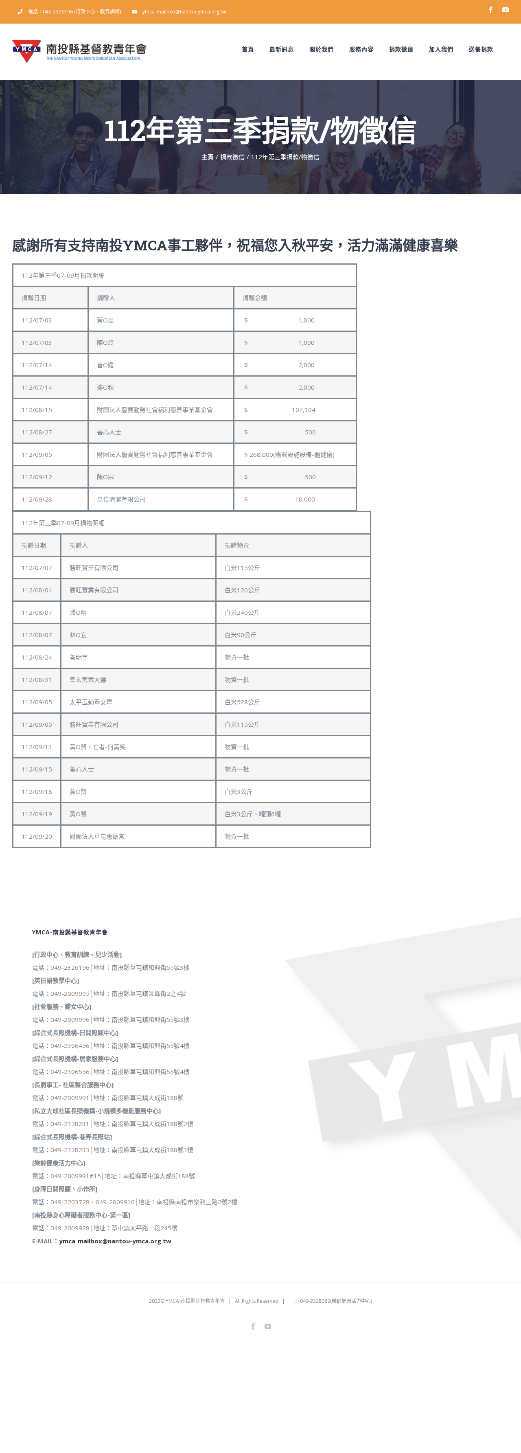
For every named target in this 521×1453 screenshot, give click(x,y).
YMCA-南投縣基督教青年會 (195, 1300)
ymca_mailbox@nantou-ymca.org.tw (115, 1241)
